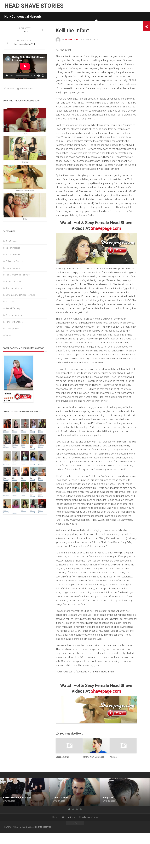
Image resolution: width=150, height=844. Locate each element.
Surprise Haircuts (14, 315)
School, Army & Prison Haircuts (20, 295)
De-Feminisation (13, 248)
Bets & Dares (11, 241)
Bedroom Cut (62, 757)
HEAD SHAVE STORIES (33, 5)
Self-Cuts (10, 302)
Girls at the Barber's (14, 261)
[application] (25, 66)
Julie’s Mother (57, 779)
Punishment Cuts (13, 281)
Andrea (113, 757)
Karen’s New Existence (93, 757)
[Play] (6, 75)
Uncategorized (12, 328)
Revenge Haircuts (14, 288)
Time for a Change (14, 322)
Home (55, 817)
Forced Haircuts (13, 254)
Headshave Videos (88, 817)
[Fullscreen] (43, 75)
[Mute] (38, 75)
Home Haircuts (13, 268)
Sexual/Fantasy (13, 308)
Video (8, 335)
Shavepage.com (106, 228)
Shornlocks (72, 39)
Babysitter (105, 779)
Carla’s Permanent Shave (13, 779)
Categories (67, 817)
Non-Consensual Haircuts (23, 16)
